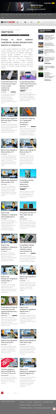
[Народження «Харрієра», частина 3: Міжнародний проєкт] (40, 68)
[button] (31, 22)
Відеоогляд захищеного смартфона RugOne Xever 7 (28, 309)
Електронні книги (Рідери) (14, 35)
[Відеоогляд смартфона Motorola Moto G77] (9, 143)
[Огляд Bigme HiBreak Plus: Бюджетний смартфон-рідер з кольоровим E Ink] (28, 238)
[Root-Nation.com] (8, 22)
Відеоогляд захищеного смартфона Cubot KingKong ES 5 (9, 215)
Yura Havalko (4, 122)
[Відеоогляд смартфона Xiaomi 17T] (28, 270)
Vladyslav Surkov (23, 89)
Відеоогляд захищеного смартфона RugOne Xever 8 (9, 247)
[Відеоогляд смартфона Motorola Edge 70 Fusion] (9, 111)
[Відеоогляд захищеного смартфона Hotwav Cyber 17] (9, 270)
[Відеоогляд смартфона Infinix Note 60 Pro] (9, 334)
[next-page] (17, 393)
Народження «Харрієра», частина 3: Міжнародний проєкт (49, 67)
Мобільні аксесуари (25, 35)
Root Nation (3, 30)
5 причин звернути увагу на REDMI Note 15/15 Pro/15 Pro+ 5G (8, 371)
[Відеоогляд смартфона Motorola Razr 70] (28, 143)
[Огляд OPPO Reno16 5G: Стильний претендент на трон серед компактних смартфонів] (9, 75)
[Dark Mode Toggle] (54, 408)
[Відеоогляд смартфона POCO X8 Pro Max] (28, 334)
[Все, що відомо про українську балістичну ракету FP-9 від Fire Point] (40, 44)
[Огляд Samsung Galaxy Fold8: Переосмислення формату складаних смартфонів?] (28, 75)
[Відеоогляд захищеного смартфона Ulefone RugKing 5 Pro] (28, 362)
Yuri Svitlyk (3, 92)
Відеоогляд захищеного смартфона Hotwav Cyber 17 (9, 279)
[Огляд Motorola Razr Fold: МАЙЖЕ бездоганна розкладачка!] (28, 173)
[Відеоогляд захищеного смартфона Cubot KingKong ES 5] (9, 206)
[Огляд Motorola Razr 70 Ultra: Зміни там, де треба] (28, 206)
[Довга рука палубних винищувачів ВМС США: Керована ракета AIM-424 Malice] (40, 51)
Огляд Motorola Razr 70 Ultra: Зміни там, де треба (28, 215)
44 (14, 393)
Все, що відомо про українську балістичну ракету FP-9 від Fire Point (49, 44)
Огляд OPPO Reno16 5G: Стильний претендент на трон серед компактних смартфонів (9, 86)
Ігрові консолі (4, 35)
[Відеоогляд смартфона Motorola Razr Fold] (9, 173)
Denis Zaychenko (23, 188)
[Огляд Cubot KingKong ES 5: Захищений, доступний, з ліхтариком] (28, 111)
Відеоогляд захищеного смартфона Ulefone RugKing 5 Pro (28, 371)
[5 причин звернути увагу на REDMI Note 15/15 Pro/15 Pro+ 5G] (9, 362)
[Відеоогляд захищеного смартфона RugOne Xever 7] (28, 300)
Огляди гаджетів (10, 30)
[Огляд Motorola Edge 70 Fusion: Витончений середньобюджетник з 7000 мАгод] (9, 300)
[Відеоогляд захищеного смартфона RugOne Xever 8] (9, 238)
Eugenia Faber (23, 126)
